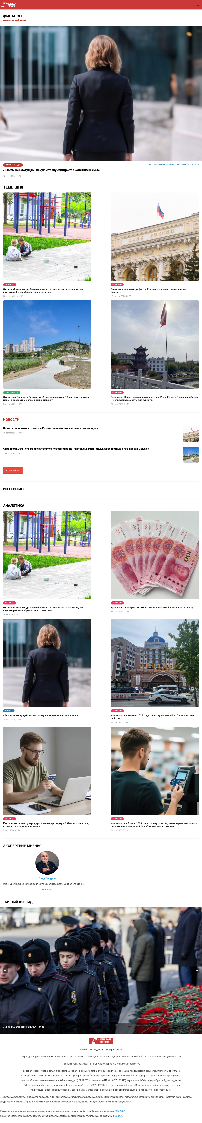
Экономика (47, 889)
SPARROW (120, 1111)
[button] (5, 970)
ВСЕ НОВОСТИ (12, 470)
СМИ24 (118, 1116)
